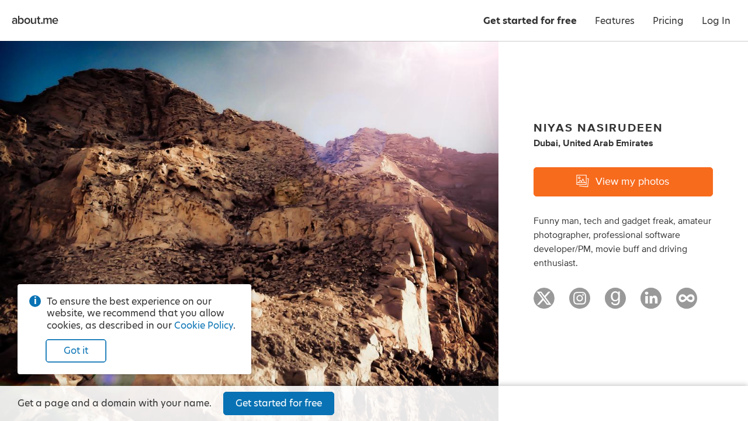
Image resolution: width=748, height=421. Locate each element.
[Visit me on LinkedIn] (651, 303)
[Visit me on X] (544, 303)
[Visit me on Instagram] (579, 303)
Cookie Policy (203, 325)
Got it (76, 350)
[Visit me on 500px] (686, 303)
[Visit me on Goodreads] (615, 303)
